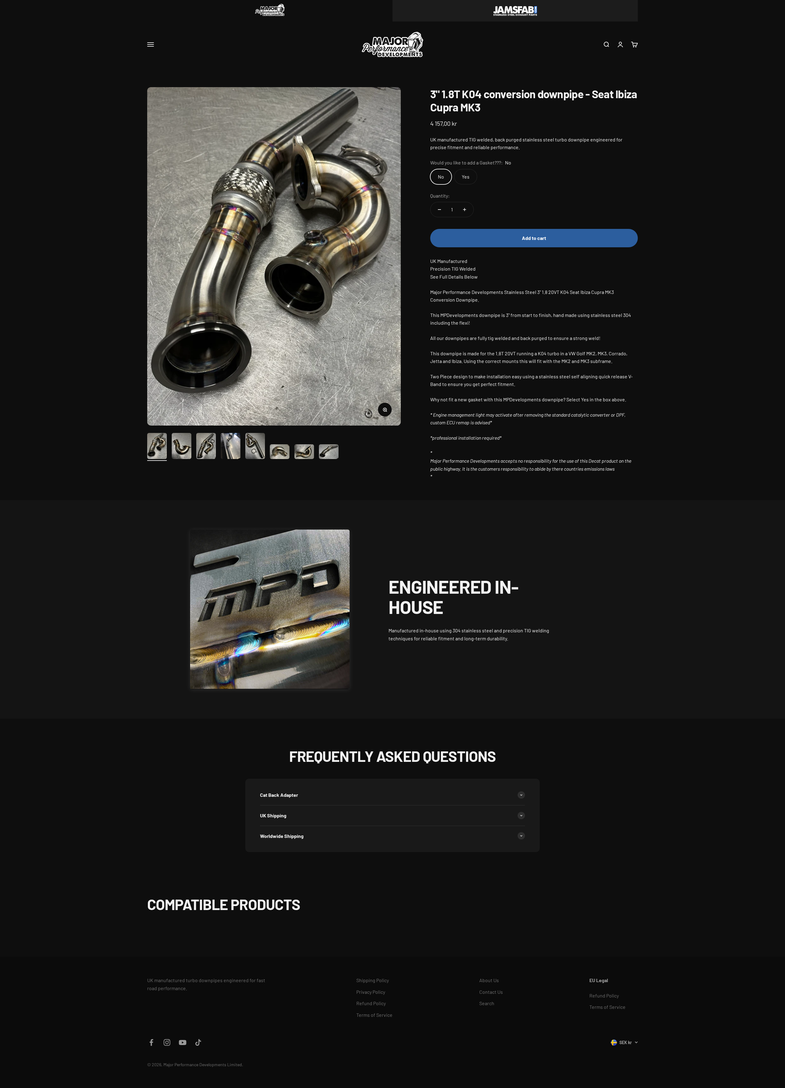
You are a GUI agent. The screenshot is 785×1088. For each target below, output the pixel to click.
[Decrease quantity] (439, 209)
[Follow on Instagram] (167, 1042)
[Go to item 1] (157, 447)
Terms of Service (374, 1015)
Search (486, 1003)
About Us (489, 980)
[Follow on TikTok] (198, 1042)
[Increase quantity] (464, 209)
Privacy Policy (370, 992)
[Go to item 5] (255, 447)
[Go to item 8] (329, 452)
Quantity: (440, 196)
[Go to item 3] (206, 447)
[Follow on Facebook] (151, 1042)
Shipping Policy (372, 980)
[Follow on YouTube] (182, 1042)
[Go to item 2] (181, 447)
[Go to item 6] (279, 452)
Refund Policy (371, 1003)
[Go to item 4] (230, 447)
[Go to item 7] (304, 452)
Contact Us (491, 992)
